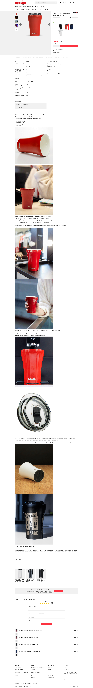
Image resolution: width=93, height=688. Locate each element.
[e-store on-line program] (74, 686)
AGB (48, 672)
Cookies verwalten (51, 677)
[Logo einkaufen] (20, 2)
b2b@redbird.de (18, 683)
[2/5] (43, 603)
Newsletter (33, 677)
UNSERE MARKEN (18, 6)
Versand (49, 669)
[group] (35, 24)
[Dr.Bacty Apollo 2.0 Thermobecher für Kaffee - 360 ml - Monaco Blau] (16, 651)
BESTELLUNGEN (19, 665)
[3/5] (45, 603)
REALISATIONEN (35, 6)
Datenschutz (50, 674)
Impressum (50, 667)
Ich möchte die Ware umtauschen (20, 674)
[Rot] (66, 27)
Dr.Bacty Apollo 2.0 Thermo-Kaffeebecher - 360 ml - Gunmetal (30, 580)
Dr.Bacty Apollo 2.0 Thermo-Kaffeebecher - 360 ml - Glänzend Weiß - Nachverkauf (19, 580)
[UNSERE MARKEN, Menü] (22, 6)
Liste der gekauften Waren (35, 672)
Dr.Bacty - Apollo (28, 66)
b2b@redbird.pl (46, 551)
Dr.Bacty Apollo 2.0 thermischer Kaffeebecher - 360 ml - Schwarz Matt (40, 580)
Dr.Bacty (27, 61)
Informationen (51, 665)
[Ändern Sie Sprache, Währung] (61, 2)
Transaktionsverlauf (34, 674)
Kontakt (16, 675)
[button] (20, 24)
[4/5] (47, 603)
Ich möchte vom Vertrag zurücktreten (21, 672)
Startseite (21, 9)
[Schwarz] (60, 27)
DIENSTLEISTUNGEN (27, 6)
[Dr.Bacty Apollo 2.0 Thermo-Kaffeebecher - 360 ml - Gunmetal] (30, 574)
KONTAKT (42, 6)
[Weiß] (60, 33)
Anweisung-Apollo (20, 107)
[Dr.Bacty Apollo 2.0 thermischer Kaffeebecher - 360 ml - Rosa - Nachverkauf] (16, 630)
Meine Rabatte (33, 675)
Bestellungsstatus (18, 667)
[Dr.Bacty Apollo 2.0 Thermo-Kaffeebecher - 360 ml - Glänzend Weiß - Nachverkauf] (20, 574)
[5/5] (49, 603)
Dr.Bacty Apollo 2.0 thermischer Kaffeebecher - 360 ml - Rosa (28, 637)
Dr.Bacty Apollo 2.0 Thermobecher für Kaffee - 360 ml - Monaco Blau (29, 651)
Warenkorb (33, 669)
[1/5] (40, 603)
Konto (32, 665)
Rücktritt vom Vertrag (51, 675)
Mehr (33, 62)
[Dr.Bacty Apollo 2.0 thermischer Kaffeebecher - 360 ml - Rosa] (16, 637)
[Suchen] (56, 3)
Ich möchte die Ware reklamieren (20, 670)
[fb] (71, 677)
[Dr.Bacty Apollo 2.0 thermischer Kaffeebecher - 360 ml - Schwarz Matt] (41, 574)
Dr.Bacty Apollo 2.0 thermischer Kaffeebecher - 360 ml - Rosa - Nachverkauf (30, 630)
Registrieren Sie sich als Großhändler (37, 667)
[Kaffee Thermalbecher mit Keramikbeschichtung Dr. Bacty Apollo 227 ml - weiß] (16, 634)
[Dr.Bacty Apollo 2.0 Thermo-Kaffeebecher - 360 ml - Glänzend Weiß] (16, 641)
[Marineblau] (71, 27)
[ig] (71, 679)
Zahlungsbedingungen (51, 670)
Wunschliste (33, 670)
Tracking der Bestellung (19, 669)
